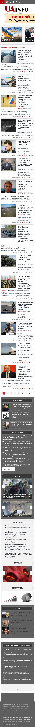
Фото (17, 476)
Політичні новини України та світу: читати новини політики (25, 169)
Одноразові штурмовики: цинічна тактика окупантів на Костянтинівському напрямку (21, 614)
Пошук (18, 47)
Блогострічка (17, 522)
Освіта (27, 706)
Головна (5, 704)
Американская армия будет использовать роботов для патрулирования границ (25, 306)
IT (6, 708)
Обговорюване (11, 645)
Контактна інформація (13, 721)
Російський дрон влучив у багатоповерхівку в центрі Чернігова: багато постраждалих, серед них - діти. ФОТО (15, 496)
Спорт (15, 708)
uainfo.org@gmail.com (24, 721)
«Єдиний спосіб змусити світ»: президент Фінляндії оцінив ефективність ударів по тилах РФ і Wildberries (17, 654)
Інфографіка (17, 588)
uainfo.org (21, 717)
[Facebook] (10, 2)
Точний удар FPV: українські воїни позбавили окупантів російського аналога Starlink (15, 516)
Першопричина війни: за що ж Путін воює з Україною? (21, 621)
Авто (4, 708)
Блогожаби (17, 563)
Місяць (17, 649)
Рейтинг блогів (20, 710)
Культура (14, 706)
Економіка (5, 706)
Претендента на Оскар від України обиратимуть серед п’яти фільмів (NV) (16, 540)
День (7, 649)
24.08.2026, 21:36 (10, 542)
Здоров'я (10, 708)
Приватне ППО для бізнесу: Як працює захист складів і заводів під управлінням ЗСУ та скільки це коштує (21, 415)
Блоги (17, 608)
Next (33, 35)
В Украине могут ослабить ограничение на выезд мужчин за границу (24, 78)
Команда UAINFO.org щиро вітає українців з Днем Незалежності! (11, 39)
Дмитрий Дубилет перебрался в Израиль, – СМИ (24, 142)
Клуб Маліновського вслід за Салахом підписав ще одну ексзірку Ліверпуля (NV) (17, 526)
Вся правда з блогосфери (8, 47)
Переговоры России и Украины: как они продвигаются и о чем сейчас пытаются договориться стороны (25, 101)
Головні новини (11, 704)
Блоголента (12, 710)
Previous (2, 35)
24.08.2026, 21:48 (10, 537)
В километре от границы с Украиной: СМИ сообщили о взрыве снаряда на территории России (25, 209)
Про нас (5, 721)
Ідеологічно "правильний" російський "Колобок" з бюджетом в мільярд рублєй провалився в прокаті (21, 630)
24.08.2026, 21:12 (10, 558)
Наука (18, 706)
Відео (22, 708)
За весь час (27, 649)
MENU (2, 2)
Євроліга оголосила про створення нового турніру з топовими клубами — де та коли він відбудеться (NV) (18, 554)
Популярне (25, 645)
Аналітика (17, 401)
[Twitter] (13, 2)
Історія (23, 706)
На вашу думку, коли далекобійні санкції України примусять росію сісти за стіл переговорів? (17, 437)
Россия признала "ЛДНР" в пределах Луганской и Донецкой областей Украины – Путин (25, 162)
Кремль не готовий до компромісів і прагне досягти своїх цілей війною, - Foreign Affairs (21, 424)
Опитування (17, 432)
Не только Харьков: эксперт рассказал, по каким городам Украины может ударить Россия (25, 347)
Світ (10, 706)
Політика (18, 704)
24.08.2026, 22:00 (10, 529)
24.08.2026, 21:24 (10, 551)
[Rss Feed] (7, 2)
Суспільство (24, 704)
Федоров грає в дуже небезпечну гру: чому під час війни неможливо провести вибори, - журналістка (21, 406)
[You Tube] (16, 2)
